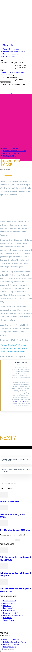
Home (1, 169)
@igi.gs (16, 484)
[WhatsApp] (12, 413)
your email (19, 79)
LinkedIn (23, 401)
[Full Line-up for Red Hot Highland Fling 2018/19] (4, 552)
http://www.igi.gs (21, 364)
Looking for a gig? (9, 56)
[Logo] (12, 119)
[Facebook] (2, 413)
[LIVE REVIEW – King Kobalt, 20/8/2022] (4, 510)
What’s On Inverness (11, 49)
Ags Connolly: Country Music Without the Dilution (16, 460)
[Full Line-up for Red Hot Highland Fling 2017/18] (4, 584)
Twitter (16, 401)
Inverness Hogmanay (11, 54)
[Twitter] (21, 407)
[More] (18, 414)
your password (20, 67)
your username (20, 65)
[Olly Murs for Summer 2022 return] (4, 525)
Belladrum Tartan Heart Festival (14, 51)
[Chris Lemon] (6, 386)
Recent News (7, 169)
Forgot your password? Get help (12, 72)
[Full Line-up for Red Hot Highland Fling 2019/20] (4, 568)
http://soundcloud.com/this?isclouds (13, 345)
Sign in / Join (8, 45)
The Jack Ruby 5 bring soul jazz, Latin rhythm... (16, 470)
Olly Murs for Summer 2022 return (15, 530)
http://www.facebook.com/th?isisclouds (14, 348)
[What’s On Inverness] (4, 497)
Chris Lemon (8, 175)
